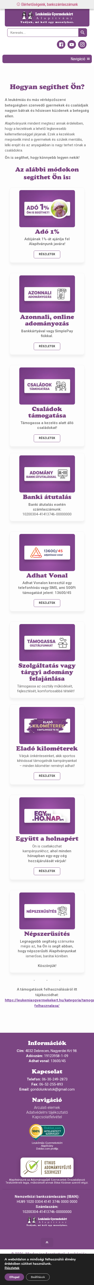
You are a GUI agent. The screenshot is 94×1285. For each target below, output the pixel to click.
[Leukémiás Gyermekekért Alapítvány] (47, 18)
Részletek (47, 254)
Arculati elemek (47, 1107)
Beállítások (38, 1277)
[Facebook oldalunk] (61, 47)
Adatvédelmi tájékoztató (47, 1112)
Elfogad (14, 1277)
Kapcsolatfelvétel (47, 1117)
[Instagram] (82, 47)
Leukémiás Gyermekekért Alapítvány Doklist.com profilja (47, 1145)
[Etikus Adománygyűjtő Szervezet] (47, 1167)
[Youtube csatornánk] (71, 47)
